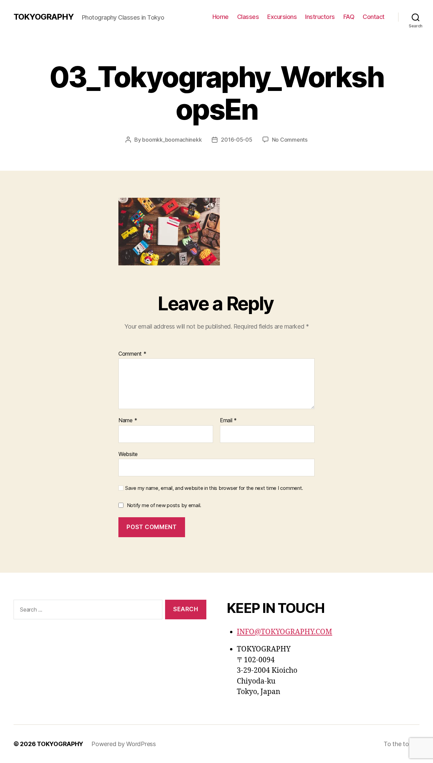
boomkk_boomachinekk (172, 139)
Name (127, 421)
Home (220, 16)
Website (128, 454)
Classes (248, 16)
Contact (374, 16)
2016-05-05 (236, 139)
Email (228, 421)
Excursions (282, 16)
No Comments (289, 139)
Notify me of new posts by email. (164, 505)
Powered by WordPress (123, 743)
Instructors (320, 16)
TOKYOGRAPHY (44, 17)
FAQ (349, 16)
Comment (132, 354)
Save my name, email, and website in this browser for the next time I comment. (214, 488)
